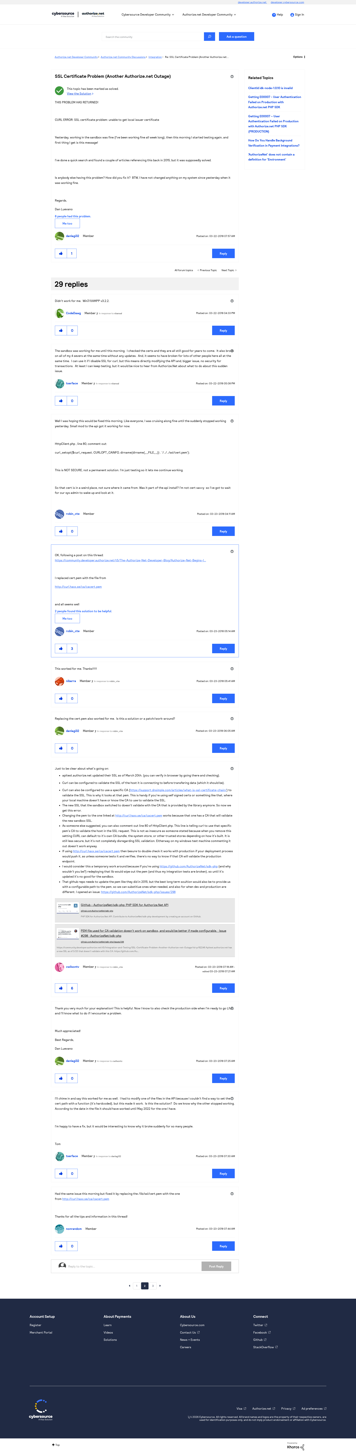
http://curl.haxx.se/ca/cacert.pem (78, 586)
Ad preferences (312, 1408)
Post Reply (216, 1266)
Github (258, 1339)
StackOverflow (263, 1347)
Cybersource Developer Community (63, 14)
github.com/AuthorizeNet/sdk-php (97, 911)
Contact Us (188, 1332)
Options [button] (298, 56)
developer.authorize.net (252, 2)
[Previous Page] (129, 1285)
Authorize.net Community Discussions (123, 56)
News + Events (190, 1339)
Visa (239, 1408)
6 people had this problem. (73, 216)
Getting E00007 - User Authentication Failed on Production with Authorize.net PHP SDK (274, 102)
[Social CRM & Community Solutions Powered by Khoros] (295, 1446)
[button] (61, 253)
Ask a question (237, 36)
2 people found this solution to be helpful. (83, 611)
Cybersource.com (192, 1325)
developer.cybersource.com (287, 2)
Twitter (258, 1325)
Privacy (286, 1408)
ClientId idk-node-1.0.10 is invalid (270, 88)
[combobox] (158, 36)
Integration (155, 56)
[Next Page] (160, 1285)
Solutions (110, 1339)
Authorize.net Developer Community (207, 14)
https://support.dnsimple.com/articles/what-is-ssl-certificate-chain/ (178, 790)
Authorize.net (261, 1408)
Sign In (299, 14)
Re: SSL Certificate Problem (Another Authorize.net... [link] (197, 56)
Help (280, 14)
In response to (110, 313)
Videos (108, 1332)
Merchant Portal (41, 1332)
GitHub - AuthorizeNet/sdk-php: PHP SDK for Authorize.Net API (124, 905)
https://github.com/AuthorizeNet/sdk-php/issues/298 (138, 892)
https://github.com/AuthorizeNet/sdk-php (189, 866)
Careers (185, 1347)
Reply (223, 253)
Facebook (260, 1332)
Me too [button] (67, 223)
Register (35, 1325)
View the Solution (79, 93)
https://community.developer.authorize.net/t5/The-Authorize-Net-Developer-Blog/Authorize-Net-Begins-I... (130, 560)
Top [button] (57, 1444)
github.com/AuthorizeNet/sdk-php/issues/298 (102, 942)
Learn (108, 1325)
